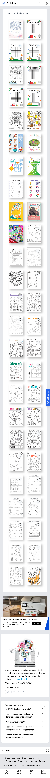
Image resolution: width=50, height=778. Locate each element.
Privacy (42, 761)
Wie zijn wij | (17, 758)
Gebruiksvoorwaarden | (28, 761)
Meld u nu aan (37, 623)
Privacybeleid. (21, 679)
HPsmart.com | (11, 761)
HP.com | (8, 758)
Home (9, 13)
